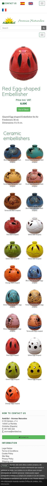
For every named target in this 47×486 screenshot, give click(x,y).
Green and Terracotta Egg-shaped (12, 306)
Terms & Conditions (10, 451)
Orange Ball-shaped (12, 283)
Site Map (5, 456)
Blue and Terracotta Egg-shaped (34, 282)
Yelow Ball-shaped (34, 259)
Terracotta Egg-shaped (35, 331)
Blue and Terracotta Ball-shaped (12, 161)
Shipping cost (7, 461)
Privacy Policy (7, 458)
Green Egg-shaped (12, 379)
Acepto (4, 466)
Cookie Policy (7, 453)
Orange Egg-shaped (12, 404)
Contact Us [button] (24, 437)
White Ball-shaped (34, 235)
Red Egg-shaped (12, 355)
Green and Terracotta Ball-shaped (34, 161)
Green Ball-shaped (12, 259)
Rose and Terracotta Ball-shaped (35, 185)
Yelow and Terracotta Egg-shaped (34, 306)
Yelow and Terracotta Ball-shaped (12, 185)
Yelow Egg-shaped (34, 379)
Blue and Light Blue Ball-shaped (34, 209)
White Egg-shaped (34, 355)
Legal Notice (7, 448)
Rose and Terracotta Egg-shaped (12, 330)
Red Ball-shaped (13, 235)
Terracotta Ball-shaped (12, 210)
